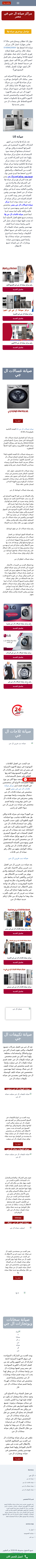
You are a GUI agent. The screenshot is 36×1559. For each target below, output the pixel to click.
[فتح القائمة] (18, 3)
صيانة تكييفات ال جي (21, 1059)
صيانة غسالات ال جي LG (25, 429)
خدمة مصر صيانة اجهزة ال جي (20, 176)
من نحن (31, 1537)
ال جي (31, 1475)
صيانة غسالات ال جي (28, 1486)
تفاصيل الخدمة (18, 289)
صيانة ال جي (30, 1479)
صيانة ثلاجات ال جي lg (13, 214)
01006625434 (10, 47)
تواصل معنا (6, 3)
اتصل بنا (31, 1529)
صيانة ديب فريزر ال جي (18, 858)
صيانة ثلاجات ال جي (28, 1482)
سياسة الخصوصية (29, 1533)
